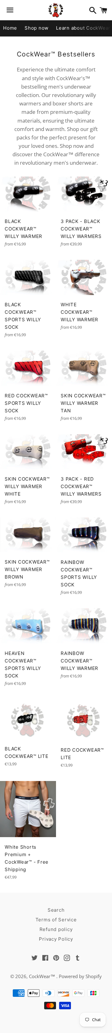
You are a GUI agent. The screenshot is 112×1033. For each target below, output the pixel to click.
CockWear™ (42, 976)
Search (56, 910)
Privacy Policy (56, 939)
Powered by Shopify (80, 976)
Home (10, 28)
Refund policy (56, 929)
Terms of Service (56, 920)
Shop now (37, 28)
